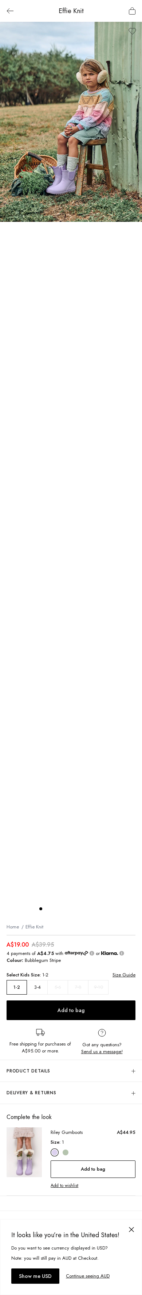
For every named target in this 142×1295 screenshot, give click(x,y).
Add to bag (71, 1010)
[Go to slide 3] (55, 908)
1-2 (16, 987)
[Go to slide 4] (62, 908)
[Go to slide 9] (99, 908)
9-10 (98, 987)
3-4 (37, 987)
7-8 (78, 987)
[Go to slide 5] (69, 908)
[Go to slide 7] (84, 908)
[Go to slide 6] (77, 908)
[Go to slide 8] (91, 908)
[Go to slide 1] (40, 908)
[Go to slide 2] (48, 908)
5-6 (58, 987)
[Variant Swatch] (55, 1152)
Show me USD (35, 1276)
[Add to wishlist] (132, 31)
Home (13, 926)
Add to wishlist (64, 1185)
